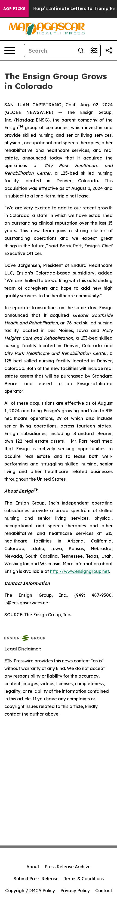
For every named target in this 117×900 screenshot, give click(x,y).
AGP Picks (14, 8)
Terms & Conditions (84, 878)
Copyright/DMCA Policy (30, 890)
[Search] (80, 50)
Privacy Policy (75, 890)
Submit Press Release (36, 878)
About (32, 866)
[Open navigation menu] (9, 50)
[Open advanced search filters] (93, 50)
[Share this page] (109, 50)
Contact (103, 890)
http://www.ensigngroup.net (79, 571)
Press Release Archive (68, 866)
